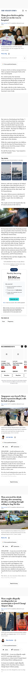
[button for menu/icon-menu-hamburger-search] (25, 11)
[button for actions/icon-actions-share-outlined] (24, 58)
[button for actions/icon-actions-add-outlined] (9, 54)
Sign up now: (4, 23)
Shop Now (6, 375)
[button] (22, 10)
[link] (9, 10)
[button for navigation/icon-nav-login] (22, 10)
